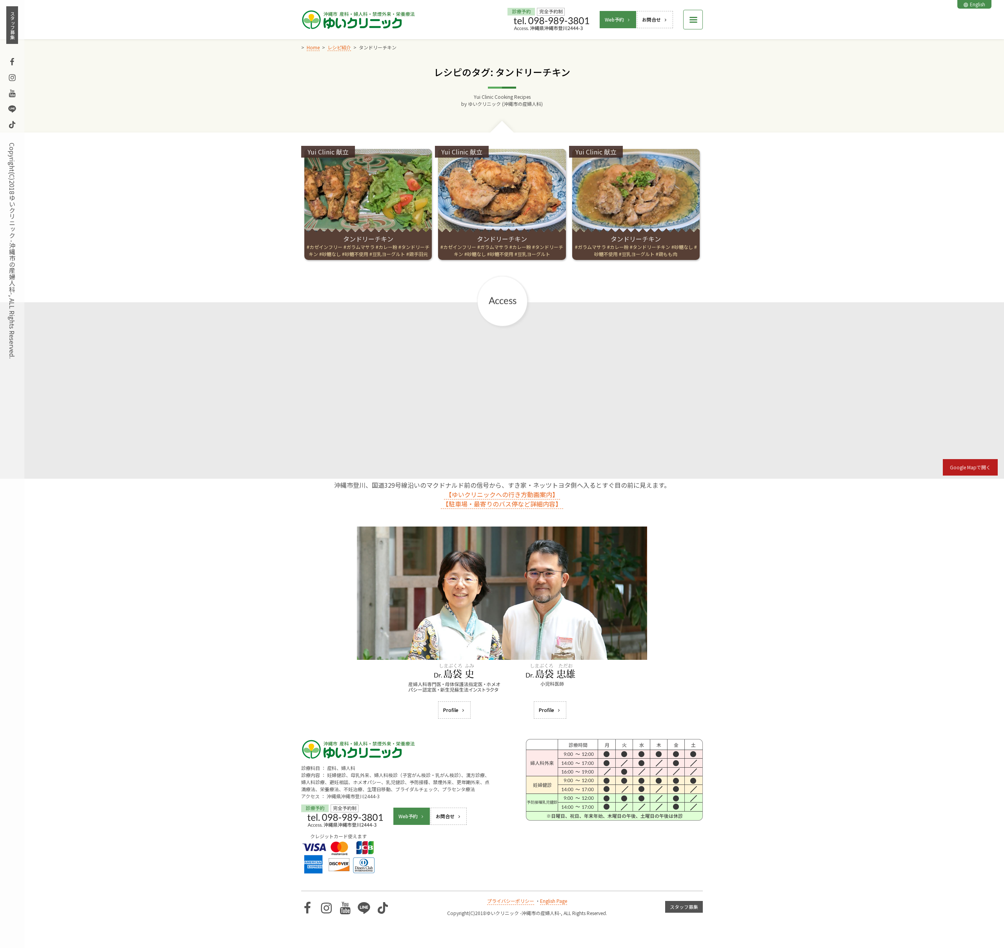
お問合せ (651, 19)
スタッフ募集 (12, 25)
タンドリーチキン (368, 238)
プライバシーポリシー (510, 900)
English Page (553, 900)
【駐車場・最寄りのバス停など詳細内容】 (502, 504)
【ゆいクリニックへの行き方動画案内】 (502, 494)
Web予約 (614, 19)
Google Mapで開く (970, 467)
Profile (450, 709)
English (977, 4)
